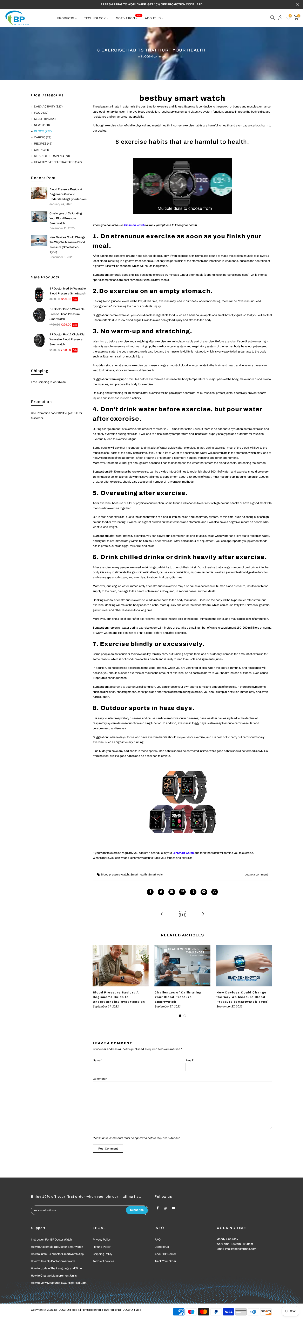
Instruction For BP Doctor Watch (51, 1239)
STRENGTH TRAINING (52, 156)
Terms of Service (103, 1261)
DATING (41, 149)
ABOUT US (153, 18)
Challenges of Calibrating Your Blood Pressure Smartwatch (65, 218)
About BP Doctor (165, 1254)
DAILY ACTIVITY (48, 106)
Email (190, 1060)
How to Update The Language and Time (56, 1268)
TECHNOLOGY (95, 18)
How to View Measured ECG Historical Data (59, 1282)
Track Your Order (165, 1261)
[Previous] (97, 981)
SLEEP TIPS (45, 118)
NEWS (42, 125)
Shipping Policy (102, 1254)
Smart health (138, 874)
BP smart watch (134, 225)
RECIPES (43, 143)
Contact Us (162, 1246)
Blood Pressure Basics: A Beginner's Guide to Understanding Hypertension (68, 194)
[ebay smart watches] (182, 801)
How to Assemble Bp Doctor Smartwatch (57, 1246)
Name (97, 1060)
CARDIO (42, 137)
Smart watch (156, 874)
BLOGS (146, 56)
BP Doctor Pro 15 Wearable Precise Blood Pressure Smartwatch (67, 314)
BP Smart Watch (183, 852)
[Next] (268, 981)
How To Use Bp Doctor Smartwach (53, 1261)
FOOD (41, 112)
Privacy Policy (101, 1239)
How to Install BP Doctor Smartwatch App (57, 1254)
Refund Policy (101, 1246)
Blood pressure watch (115, 874)
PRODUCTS (65, 18)
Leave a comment (256, 874)
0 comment (158, 56)
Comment (100, 1078)
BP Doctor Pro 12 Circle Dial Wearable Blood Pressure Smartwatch (67, 339)
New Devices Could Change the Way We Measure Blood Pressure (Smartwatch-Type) (67, 245)
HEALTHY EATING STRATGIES (58, 162)
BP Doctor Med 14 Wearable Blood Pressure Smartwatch (67, 291)
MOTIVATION (128, 17)
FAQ (158, 1239)
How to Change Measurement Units (54, 1275)
